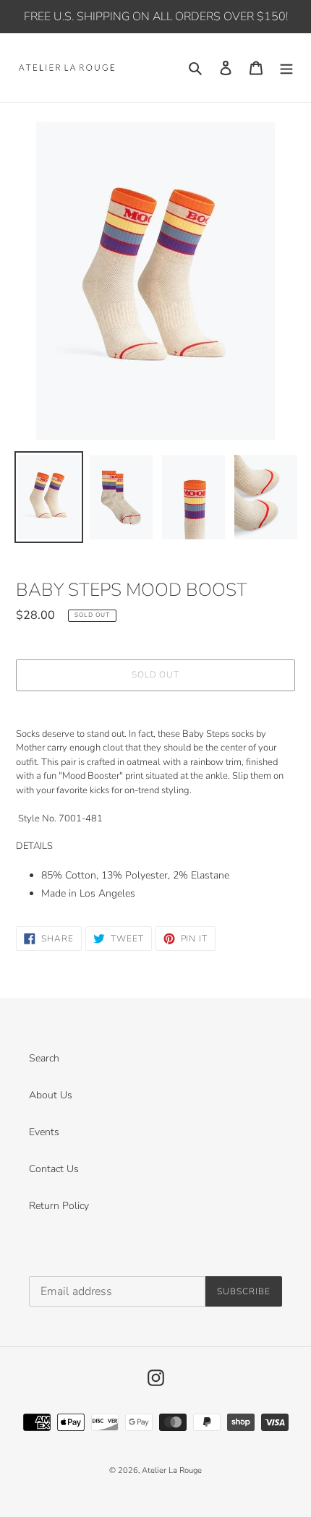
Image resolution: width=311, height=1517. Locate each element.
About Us (50, 1095)
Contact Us (54, 1169)
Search (44, 1058)
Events (44, 1132)
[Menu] (286, 68)
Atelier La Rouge (172, 1470)
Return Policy (59, 1206)
